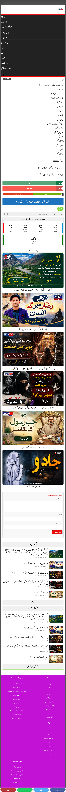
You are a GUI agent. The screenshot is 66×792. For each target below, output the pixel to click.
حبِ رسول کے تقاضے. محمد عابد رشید (33, 447)
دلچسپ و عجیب (48, 726)
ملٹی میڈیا (49, 734)
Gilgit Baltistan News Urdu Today (17, 691)
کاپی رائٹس (49, 723)
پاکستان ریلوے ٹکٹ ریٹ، (48, 705)
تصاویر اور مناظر (48, 702)
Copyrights (17, 707)
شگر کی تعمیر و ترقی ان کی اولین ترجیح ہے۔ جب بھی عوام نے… (33, 290)
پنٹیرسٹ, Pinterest (17, 782)
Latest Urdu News (17, 683)
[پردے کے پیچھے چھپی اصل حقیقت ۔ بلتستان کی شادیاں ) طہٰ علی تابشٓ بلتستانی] (56, 574)
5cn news (51, 214)
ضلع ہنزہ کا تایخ (49, 754)
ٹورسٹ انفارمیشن (6, 68)
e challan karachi (17, 718)
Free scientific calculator (17, 711)
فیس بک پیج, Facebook (17, 771)
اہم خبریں (4, 22)
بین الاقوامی (4, 42)
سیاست (3, 53)
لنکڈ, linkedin (17, 778)
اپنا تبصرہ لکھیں (59, 499)
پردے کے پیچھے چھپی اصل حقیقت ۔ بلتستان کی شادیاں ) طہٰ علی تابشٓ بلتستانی (28, 573)
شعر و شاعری (5, 63)
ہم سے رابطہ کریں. (49, 746)
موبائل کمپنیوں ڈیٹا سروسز (48, 738)
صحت (49, 730)
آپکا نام (60, 514)
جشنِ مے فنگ (49, 709)
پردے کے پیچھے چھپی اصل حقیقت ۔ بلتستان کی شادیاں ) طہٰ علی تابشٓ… (33, 368)
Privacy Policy (17, 699)
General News (17, 695)
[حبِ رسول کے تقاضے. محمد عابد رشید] (56, 594)
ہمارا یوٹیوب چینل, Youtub (17, 767)
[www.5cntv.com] (60, 9)
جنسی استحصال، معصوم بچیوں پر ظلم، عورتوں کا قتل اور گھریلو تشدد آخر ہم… (33, 408)
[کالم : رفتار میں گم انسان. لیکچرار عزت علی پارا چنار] (56, 565)
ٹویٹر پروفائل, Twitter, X (17, 775)
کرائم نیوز (3, 73)
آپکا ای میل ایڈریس (58, 523)
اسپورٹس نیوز (4, 37)
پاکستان (3, 58)
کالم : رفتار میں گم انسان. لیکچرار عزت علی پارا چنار (33, 329)
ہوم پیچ (3, 17)
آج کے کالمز (48, 698)
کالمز (49, 691)
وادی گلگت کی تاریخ (48, 750)
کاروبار (48, 742)
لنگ (39, 174)
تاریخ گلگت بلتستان (7, 27)
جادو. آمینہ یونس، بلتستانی (33, 486)
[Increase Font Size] (8, 214)
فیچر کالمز (49, 694)
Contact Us (17, 703)
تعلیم (2, 48)
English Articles (17, 714)
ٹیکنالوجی (49, 687)
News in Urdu (17, 687)
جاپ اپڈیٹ (5, 32)
